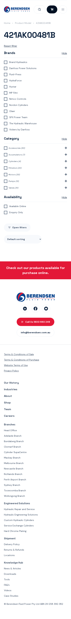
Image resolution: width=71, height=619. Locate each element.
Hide (64, 53)
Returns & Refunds (14, 549)
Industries (10, 389)
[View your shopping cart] (52, 9)
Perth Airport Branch (15, 479)
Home (7, 23)
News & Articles (12, 568)
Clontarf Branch (12, 446)
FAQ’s (7, 584)
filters (19, 227)
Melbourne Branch (14, 463)
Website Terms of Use (16, 365)
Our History (11, 382)
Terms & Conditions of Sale (19, 354)
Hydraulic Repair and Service (19, 509)
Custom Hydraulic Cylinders (19, 520)
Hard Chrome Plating (15, 531)
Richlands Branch (13, 474)
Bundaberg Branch (14, 441)
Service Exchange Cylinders (19, 525)
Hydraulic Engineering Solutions (21, 514)
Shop (7, 402)
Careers (9, 416)
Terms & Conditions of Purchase (21, 359)
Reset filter (10, 46)
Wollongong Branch (14, 495)
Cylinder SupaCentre (15, 452)
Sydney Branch (12, 485)
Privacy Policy (11, 370)
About (8, 396)
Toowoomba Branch (15, 490)
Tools (7, 579)
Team (7, 409)
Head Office (10, 430)
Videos (7, 590)
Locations (9, 555)
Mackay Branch (12, 457)
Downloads (10, 573)
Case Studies (11, 595)
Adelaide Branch (12, 435)
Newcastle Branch (13, 468)
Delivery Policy (12, 544)
